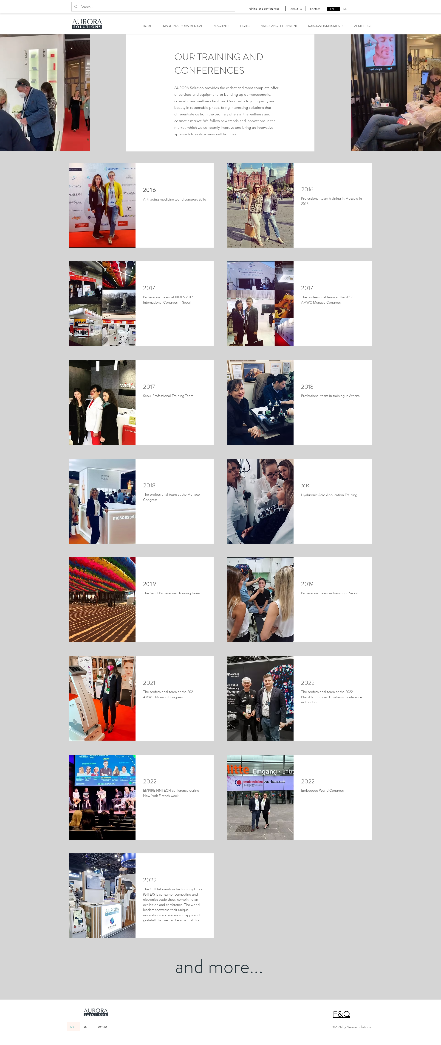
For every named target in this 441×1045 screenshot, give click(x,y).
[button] (341, 1014)
